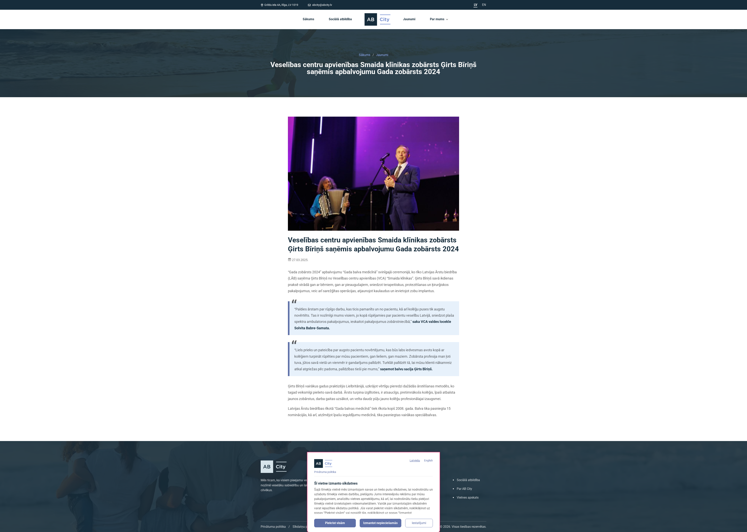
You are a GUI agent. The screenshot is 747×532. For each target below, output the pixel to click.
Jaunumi (409, 19)
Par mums (437, 19)
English (428, 460)
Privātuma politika (325, 471)
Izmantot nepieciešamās (380, 523)
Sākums (308, 19)
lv (475, 5)
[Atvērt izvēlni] (447, 19)
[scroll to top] (739, 527)
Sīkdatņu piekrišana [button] (306, 527)
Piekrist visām (335, 523)
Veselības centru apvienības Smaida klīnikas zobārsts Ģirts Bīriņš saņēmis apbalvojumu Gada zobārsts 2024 (373, 68)
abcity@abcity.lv (322, 4)
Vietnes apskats (468, 497)
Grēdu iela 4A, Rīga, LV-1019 (281, 4)
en (484, 5)
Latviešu (415, 460)
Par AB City (464, 489)
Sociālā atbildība (340, 19)
